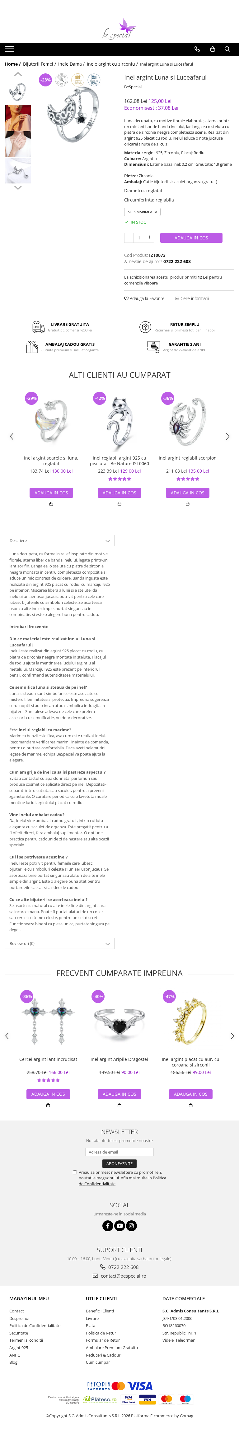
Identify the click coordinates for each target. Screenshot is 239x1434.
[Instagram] (131, 1225)
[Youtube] (119, 1225)
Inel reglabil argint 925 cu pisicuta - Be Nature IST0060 (119, 460)
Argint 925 (18, 1347)
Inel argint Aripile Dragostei (119, 1059)
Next (18, 187)
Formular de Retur (103, 1340)
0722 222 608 (123, 1267)
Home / (13, 64)
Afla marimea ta (142, 212)
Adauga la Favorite (147, 298)
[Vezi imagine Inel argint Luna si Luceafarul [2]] (18, 144)
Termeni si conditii (26, 1340)
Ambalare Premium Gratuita (112, 1347)
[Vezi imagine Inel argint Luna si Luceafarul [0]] (18, 91)
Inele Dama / (72, 64)
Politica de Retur (101, 1333)
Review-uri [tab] (22, 943)
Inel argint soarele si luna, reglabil (51, 460)
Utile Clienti (101, 1298)
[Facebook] (107, 1225)
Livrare (92, 1318)
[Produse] (10, 50)
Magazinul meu (29, 1298)
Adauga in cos (191, 238)
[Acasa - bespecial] (119, 29)
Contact (16, 1311)
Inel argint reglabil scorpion (188, 458)
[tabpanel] (74, 112)
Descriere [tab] (18, 540)
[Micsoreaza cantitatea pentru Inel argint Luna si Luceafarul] (129, 238)
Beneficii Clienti (100, 1311)
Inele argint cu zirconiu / (113, 64)
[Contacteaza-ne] (197, 49)
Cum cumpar (98, 1362)
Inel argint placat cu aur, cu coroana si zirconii (190, 1062)
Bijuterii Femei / (40, 64)
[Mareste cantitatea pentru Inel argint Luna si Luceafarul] (149, 238)
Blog (13, 1362)
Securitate (18, 1333)
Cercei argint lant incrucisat (48, 1059)
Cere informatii (194, 298)
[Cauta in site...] (227, 49)
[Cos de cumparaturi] (212, 49)
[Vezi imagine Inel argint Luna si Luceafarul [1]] (18, 118)
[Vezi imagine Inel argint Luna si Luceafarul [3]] (18, 170)
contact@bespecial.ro (123, 1276)
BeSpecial (133, 87)
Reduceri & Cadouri (103, 1355)
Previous (18, 75)
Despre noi (19, 1318)
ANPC (14, 1355)
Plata (90, 1325)
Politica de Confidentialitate (34, 1325)
